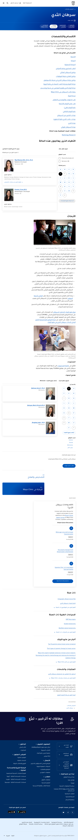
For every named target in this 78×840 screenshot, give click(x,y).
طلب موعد (70, 20)
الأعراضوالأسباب (71, 26)
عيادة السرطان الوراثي (68, 127)
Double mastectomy (70, 624)
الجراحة (73, 61)
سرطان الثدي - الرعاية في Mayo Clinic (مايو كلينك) (62, 459)
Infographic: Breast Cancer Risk (67, 599)
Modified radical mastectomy (67, 628)
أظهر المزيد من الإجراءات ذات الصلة (66, 632)
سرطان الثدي (63, 15)
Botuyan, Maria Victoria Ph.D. (36, 405)
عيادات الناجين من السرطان (66, 115)
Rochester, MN (65, 161)
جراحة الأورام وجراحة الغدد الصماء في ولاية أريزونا (59, 84)
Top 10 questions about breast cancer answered (62, 644)
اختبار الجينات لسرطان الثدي (68, 603)
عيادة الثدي (72, 123)
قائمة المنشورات (63, 366)
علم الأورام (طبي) (70, 108)
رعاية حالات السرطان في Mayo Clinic (63, 92)
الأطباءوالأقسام (53, 26)
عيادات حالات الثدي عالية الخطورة (64, 119)
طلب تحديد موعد (69, 466)
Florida (71, 442)
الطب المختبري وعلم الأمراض (66, 69)
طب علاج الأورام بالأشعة (67, 104)
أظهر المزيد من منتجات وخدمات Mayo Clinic (63, 678)
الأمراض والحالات (69, 9)
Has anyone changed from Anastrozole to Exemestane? (65, 551)
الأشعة (73, 57)
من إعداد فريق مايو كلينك (69, 455)
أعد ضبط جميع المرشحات (67, 201)
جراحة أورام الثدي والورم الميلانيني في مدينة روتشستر (58, 88)
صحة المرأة (72, 96)
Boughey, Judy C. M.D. (38, 422)
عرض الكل (70, 447)
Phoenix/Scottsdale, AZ (68, 158)
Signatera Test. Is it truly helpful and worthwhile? (64, 568)
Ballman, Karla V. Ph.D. (38, 388)
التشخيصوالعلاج (63, 26)
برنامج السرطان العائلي (68, 72)
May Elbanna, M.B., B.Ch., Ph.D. (24, 160)
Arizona (71, 440)
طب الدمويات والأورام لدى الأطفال (64, 100)
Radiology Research (69, 135)
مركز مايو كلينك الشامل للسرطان (64, 312)
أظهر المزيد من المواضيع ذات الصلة (66, 607)
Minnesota (70, 445)
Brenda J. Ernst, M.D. (21, 189)
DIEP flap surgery (71, 619)
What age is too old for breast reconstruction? (64, 533)
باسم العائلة (62, 165)
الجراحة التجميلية (70, 65)
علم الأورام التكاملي (69, 112)
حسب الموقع (62, 154)
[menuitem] (71, 26)
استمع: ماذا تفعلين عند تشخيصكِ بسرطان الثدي (62, 674)
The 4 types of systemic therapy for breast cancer (61, 648)
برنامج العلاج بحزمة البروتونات (66, 76)
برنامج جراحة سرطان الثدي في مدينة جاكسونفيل (60, 80)
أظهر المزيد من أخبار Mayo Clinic (67, 662)
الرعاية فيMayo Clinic (44, 26)
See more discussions (63, 581)
